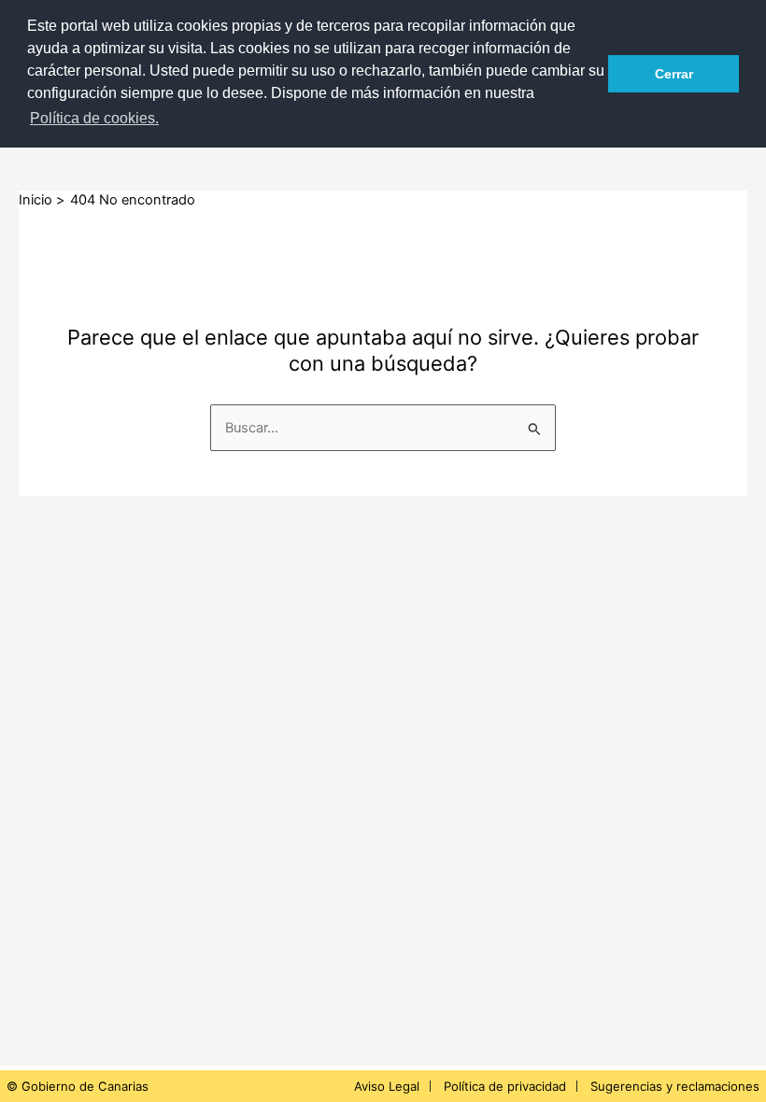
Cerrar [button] (674, 73)
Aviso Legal (386, 1086)
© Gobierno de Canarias (78, 1086)
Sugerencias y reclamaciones (674, 1086)
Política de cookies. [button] (94, 118)
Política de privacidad (505, 1086)
